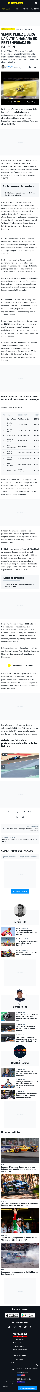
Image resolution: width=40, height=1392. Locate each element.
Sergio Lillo (9, 66)
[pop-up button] (32, 101)
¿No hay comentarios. (20, 857)
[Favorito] (30, 67)
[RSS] (31, 1327)
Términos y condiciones (13, 1381)
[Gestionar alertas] (23, 817)
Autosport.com (20, 1346)
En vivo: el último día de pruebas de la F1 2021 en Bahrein (19, 585)
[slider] (20, 98)
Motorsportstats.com (20, 1349)
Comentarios (20, 1359)
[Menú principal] (4, 3)
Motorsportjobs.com (20, 1343)
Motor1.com (20, 1339)
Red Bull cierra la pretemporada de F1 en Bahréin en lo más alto (20, 194)
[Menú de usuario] (36, 3)
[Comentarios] (35, 67)
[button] (20, 89)
